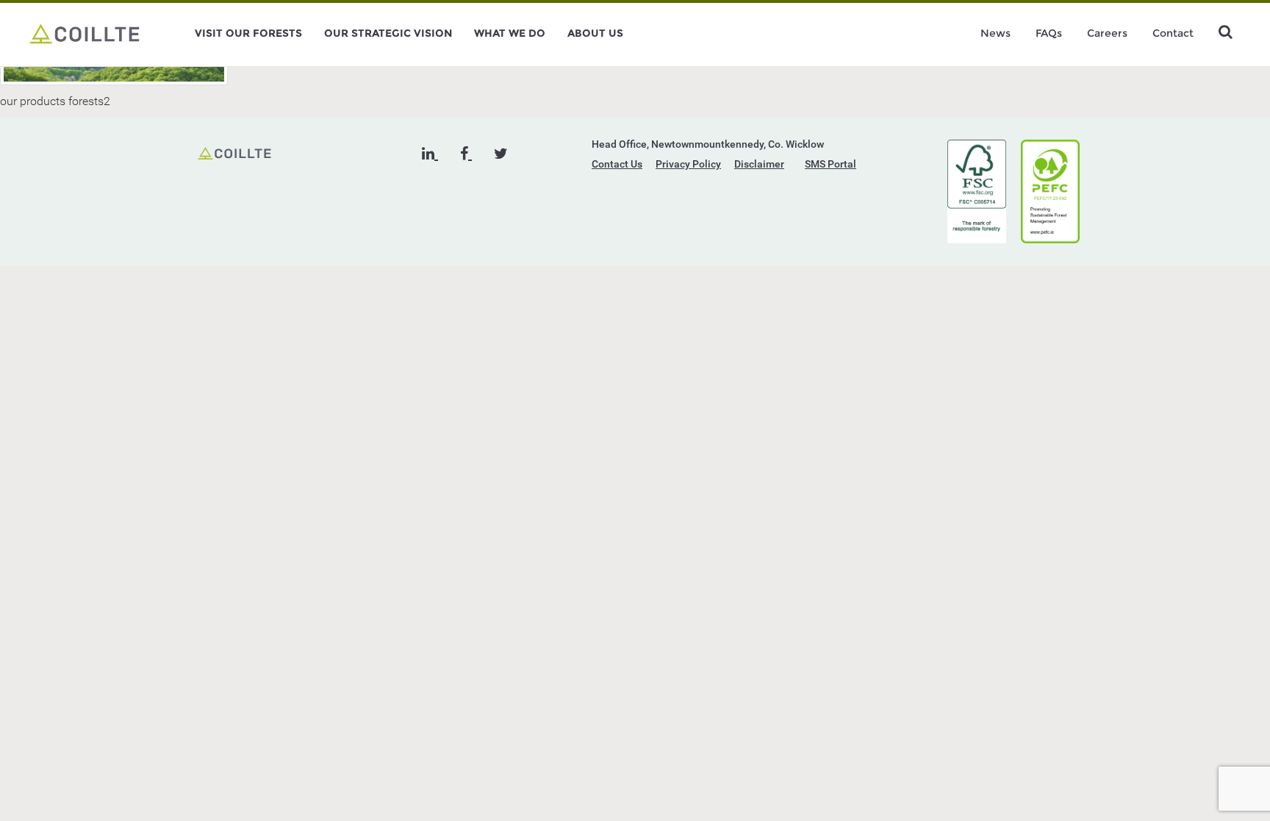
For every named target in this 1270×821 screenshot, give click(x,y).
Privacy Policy (688, 164)
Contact (1173, 33)
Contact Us (617, 164)
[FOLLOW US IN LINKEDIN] (430, 153)
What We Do (509, 33)
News (995, 33)
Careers (1107, 33)
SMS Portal (830, 164)
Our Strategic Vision (388, 33)
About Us (595, 33)
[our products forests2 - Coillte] (84, 33)
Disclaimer (759, 164)
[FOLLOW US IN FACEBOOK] (466, 153)
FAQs (1049, 33)
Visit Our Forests (248, 33)
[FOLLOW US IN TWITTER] (501, 153)
